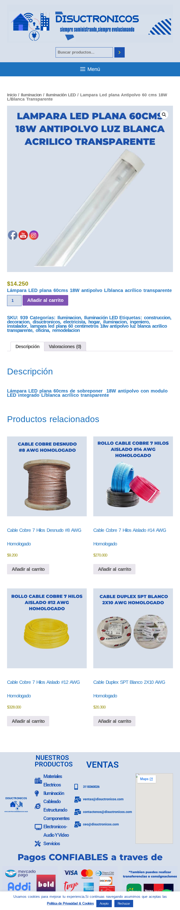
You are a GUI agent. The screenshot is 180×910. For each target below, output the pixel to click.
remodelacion (66, 330)
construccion (157, 317)
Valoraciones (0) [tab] (65, 346)
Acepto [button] (104, 903)
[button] (164, 114)
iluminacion (115, 321)
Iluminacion (31, 94)
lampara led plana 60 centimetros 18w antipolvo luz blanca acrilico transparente (87, 328)
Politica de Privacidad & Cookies (70, 903)
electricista (74, 321)
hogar (94, 321)
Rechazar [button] (124, 903)
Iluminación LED (61, 94)
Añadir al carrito (114, 569)
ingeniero (139, 321)
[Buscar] (119, 52)
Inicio (11, 94)
